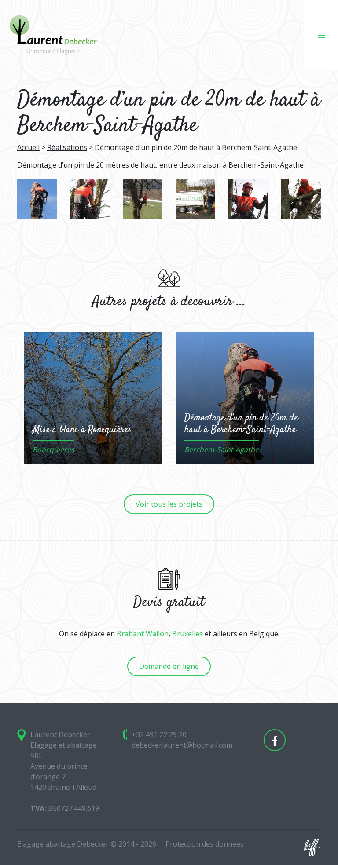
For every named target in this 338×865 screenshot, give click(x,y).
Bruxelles (187, 634)
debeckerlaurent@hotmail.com (182, 745)
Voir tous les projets (169, 504)
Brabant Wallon (143, 634)
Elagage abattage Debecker (53, 35)
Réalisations (67, 147)
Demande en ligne (169, 666)
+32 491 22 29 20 (159, 734)
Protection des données (204, 844)
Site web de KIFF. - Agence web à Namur (312, 847)
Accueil (28, 147)
